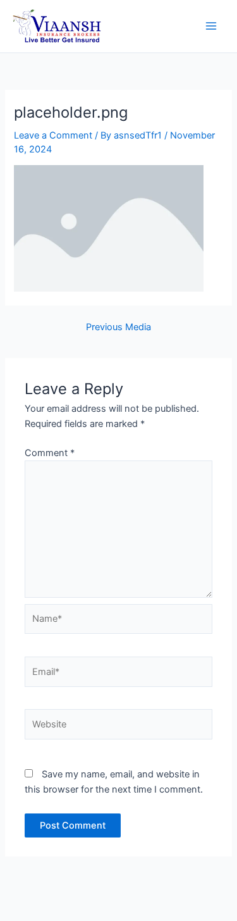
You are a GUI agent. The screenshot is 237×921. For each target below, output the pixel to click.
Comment (50, 453)
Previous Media (118, 327)
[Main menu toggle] (211, 26)
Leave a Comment (53, 135)
